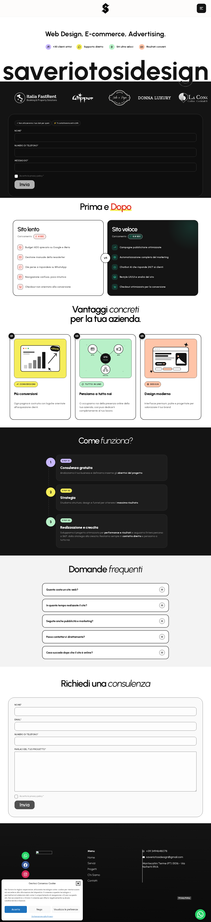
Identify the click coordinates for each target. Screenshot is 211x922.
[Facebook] (25, 865)
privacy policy (36, 176)
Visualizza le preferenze (66, 909)
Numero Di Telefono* (26, 146)
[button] (78, 883)
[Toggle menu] (201, 8)
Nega (39, 909)
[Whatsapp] (25, 856)
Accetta (16, 909)
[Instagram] (25, 874)
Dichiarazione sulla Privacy (42, 916)
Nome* (18, 131)
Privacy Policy (184, 898)
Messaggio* (21, 161)
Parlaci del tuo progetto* (30, 749)
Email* (18, 720)
